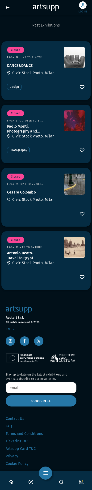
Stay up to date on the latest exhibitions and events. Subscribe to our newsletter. (36, 376)
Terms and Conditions (24, 433)
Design (14, 86)
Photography (18, 150)
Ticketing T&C (17, 441)
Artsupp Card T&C (21, 448)
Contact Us (15, 418)
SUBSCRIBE (41, 401)
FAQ (9, 426)
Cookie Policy (17, 463)
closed (15, 50)
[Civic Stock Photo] (74, 57)
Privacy (12, 456)
